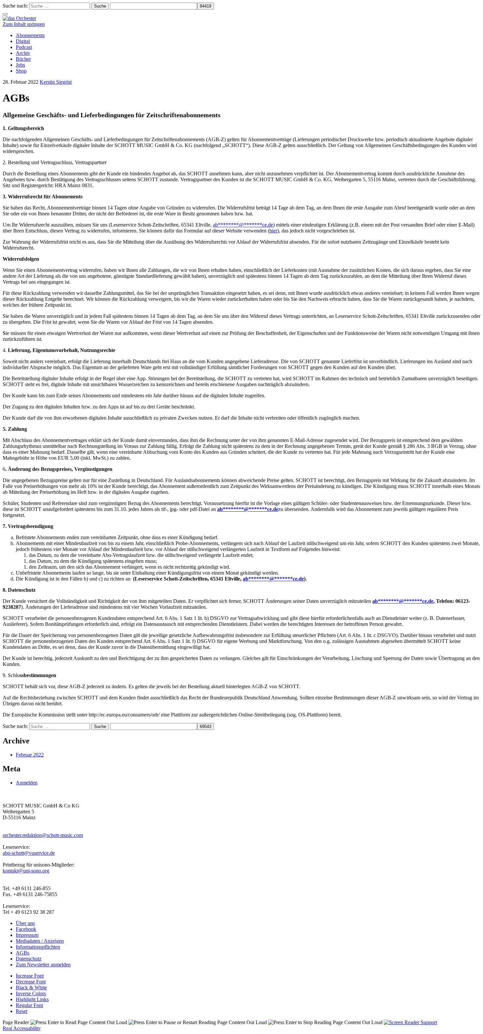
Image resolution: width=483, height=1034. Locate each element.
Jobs (20, 65)
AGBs (22, 953)
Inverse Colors (31, 993)
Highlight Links (32, 999)
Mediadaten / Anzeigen (40, 941)
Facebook (26, 929)
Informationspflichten (38, 947)
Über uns (25, 923)
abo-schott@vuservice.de (29, 853)
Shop (21, 71)
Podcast (24, 47)
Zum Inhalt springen (24, 24)
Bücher (23, 59)
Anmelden (26, 782)
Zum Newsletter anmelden (43, 964)
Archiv (23, 53)
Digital (23, 41)
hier (273, 230)
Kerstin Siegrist (56, 82)
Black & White (31, 987)
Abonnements (30, 35)
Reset (21, 1011)
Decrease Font (31, 981)
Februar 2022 (30, 755)
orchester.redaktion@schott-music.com (43, 835)
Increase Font (30, 976)
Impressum (27, 935)
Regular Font (29, 1005)
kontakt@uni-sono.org (26, 870)
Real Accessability (22, 1028)
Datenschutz (28, 958)
